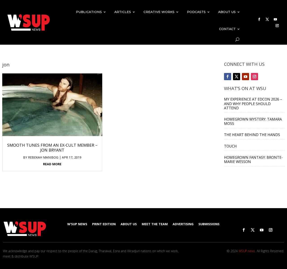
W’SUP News (77, 224)
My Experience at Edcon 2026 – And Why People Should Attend (253, 103)
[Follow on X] (267, 19)
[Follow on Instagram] (277, 25)
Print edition (104, 224)
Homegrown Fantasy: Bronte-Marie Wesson (253, 159)
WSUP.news (247, 251)
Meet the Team (155, 224)
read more (52, 164)
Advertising (183, 224)
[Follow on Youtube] (275, 19)
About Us (227, 12)
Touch (230, 146)
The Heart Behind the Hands (252, 134)
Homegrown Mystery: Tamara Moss (253, 121)
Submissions (209, 224)
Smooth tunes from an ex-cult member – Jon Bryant (52, 147)
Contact (227, 29)
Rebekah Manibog (43, 157)
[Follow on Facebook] (259, 19)
